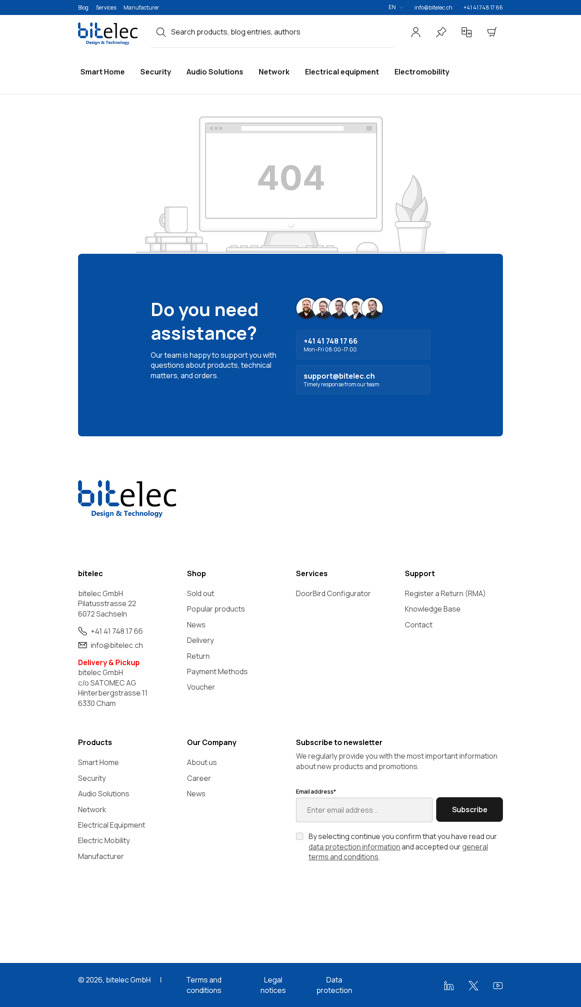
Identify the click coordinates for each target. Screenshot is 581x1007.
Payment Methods (217, 671)
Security (92, 778)
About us (202, 762)
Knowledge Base (433, 609)
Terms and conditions (204, 985)
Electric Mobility (104, 840)
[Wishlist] (441, 32)
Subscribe (469, 809)
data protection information (354, 847)
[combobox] (282, 32)
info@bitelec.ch (433, 7)
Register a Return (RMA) (445, 593)
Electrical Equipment (111, 825)
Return (198, 656)
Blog (83, 7)
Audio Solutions (103, 794)
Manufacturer (141, 7)
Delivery (200, 640)
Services (106, 7)
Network (92, 809)
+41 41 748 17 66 (483, 7)
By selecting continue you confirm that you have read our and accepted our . (403, 846)
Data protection (334, 985)
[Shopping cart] (492, 32)
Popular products (216, 609)
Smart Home (98, 762)
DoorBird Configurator (333, 593)
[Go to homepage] (109, 33)
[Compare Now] (467, 32)
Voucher (201, 687)
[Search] (161, 32)
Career (199, 778)
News (196, 625)
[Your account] (416, 32)
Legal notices (273, 985)
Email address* (316, 791)
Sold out (200, 593)
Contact (419, 625)
